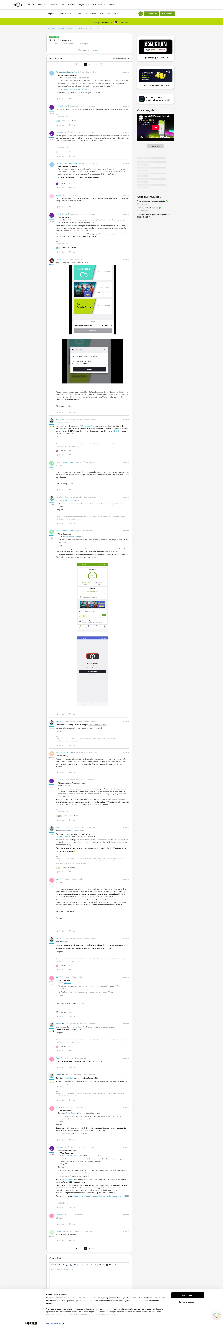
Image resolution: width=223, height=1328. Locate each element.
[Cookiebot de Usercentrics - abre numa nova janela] (31, 1323)
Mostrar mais (155, 146)
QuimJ (58, 259)
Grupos (78, 13)
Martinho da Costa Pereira (65, 752)
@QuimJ (116, 431)
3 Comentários (142, 220)
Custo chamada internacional (147, 208)
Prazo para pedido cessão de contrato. (151, 201)
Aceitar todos (187, 1295)
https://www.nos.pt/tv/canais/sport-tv (72, 89)
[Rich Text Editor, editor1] (89, 1278)
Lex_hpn (59, 195)
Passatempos (105, 13)
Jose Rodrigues (61, 106)
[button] (151, 13)
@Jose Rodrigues (62, 836)
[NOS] (18, 4)
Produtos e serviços (65, 28)
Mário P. (59, 419)
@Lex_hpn (67, 226)
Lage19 (58, 879)
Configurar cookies (187, 1302)
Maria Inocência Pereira (64, 462)
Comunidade (51, 28)
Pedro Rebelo (61, 1058)
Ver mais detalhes (53, 1323)
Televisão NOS (80, 28)
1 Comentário (142, 204)
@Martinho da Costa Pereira (73, 831)
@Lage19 (65, 942)
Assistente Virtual (90, 13)
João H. (58, 827)
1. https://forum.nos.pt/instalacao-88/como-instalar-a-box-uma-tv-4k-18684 (101, 1196)
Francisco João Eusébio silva (66, 72)
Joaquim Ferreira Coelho (65, 1231)
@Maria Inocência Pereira (71, 500)
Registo (115, 13)
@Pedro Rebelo (68, 1078)
